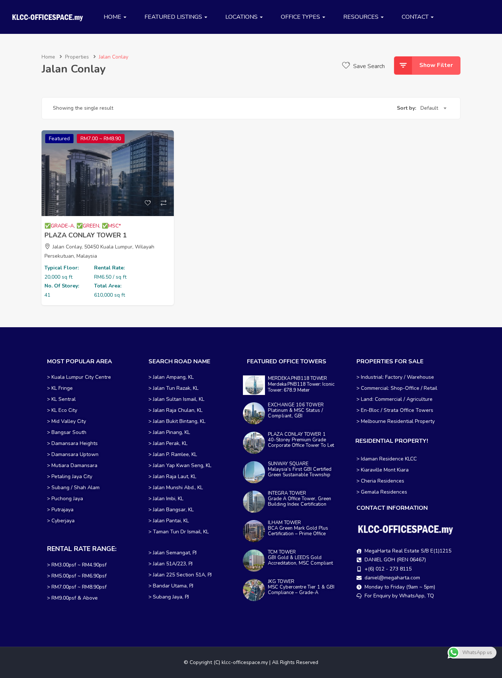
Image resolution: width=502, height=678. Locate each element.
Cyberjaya (63, 520)
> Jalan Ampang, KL (171, 377)
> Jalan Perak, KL (167, 443)
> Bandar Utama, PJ (170, 585)
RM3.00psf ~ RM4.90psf (79, 564)
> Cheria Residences (380, 480)
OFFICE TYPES (301, 17)
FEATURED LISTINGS (174, 17)
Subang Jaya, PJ (171, 596)
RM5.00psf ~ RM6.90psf (79, 575)
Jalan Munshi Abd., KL (178, 487)
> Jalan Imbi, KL (165, 498)
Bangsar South (68, 432)
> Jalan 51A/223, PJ (170, 563)
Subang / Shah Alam (75, 487)
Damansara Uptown (74, 454)
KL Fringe (62, 388)
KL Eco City (64, 410)
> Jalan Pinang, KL (169, 432)
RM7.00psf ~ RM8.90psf (79, 586)
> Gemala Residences (381, 491)
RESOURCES (361, 17)
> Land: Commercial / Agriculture (394, 399)
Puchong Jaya (67, 498)
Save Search (368, 66)
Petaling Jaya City (71, 476)
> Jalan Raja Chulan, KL (175, 410)
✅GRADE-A (59, 225)
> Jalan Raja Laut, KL (172, 476)
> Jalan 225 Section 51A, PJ (180, 574)
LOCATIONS (242, 17)
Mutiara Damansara (74, 465)
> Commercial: (373, 388)
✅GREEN (87, 225)
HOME (113, 17)
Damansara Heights (74, 443)
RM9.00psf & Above (74, 597)
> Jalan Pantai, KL (168, 520)
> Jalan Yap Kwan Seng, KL (179, 465)
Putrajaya (62, 509)
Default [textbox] (429, 108)
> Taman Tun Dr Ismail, (175, 531)
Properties (77, 56)
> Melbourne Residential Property (395, 421)
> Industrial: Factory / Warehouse (395, 377)
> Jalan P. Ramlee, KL (172, 454)
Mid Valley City (68, 421)
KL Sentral (63, 399)
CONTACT (416, 17)
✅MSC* (111, 225)
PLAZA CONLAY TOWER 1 (85, 235)
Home (48, 56)
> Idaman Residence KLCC (386, 458)
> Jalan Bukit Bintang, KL (176, 421)
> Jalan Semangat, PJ (172, 552)
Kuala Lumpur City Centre (81, 377)
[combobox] (433, 108)
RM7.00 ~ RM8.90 (100, 138)
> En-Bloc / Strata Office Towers (394, 410)
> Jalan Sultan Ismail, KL (176, 399)
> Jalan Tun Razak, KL (173, 388)
